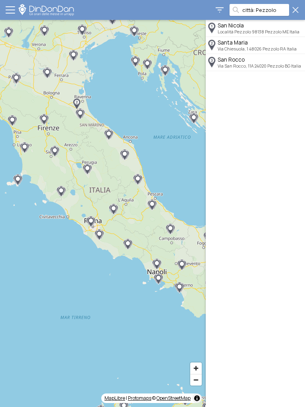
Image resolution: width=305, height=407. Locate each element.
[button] (77, 104)
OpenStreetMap (173, 398)
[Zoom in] (196, 368)
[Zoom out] (196, 380)
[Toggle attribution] (197, 398)
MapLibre (114, 398)
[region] (103, 213)
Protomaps (139, 398)
